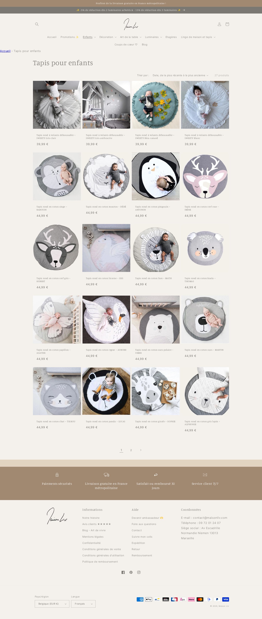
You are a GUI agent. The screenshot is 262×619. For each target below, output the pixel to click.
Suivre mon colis (142, 536)
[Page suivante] (141, 450)
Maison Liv (224, 606)
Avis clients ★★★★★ (96, 524)
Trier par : (143, 75)
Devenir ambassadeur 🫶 (147, 517)
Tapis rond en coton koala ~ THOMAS (200, 280)
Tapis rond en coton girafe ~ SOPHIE (155, 421)
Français (80, 603)
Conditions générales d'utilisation (103, 555)
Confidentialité (91, 542)
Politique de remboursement (100, 561)
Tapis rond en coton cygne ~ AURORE (106, 349)
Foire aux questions (144, 524)
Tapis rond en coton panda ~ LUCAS (105, 421)
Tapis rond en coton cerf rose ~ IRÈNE (202, 208)
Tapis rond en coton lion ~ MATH (153, 278)
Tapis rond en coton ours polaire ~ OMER (154, 351)
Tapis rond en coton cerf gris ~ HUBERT (54, 280)
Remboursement (142, 555)
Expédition (138, 542)
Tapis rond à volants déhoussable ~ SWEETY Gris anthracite (105, 136)
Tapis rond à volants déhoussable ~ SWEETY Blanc (204, 136)
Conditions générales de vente (101, 549)
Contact (137, 530)
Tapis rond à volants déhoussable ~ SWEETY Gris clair (56, 136)
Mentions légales (93, 536)
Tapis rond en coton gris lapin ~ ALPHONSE (202, 423)
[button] (37, 24)
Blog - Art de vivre (94, 530)
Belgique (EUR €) (48, 603)
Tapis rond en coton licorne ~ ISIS (104, 278)
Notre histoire (90, 517)
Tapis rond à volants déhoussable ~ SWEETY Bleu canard (154, 136)
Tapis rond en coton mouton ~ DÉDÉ (106, 206)
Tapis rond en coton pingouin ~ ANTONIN (152, 208)
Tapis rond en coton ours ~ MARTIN (204, 349)
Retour (136, 549)
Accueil (5, 51)
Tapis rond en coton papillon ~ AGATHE (54, 351)
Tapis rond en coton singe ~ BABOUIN (52, 208)
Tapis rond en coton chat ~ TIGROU (56, 421)
